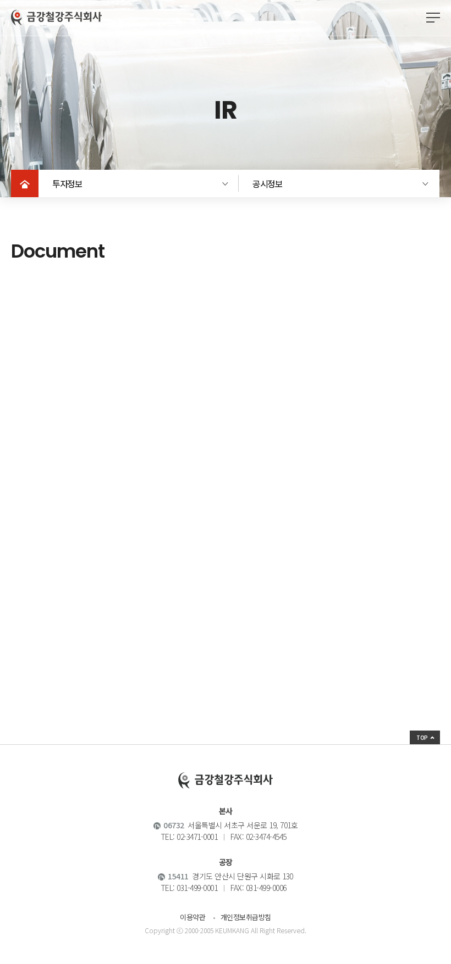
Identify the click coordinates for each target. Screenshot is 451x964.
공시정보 (267, 183)
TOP (422, 737)
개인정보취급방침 (246, 917)
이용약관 (192, 917)
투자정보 (67, 183)
